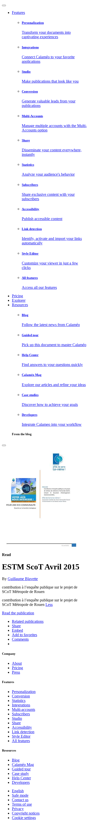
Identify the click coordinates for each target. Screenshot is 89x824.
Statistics (18, 700)
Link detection (23, 732)
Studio (17, 718)
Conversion (21, 696)
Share (16, 723)
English (18, 791)
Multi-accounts (23, 709)
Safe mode (20, 795)
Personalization (24, 692)
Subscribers (21, 714)
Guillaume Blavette (23, 579)
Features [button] (18, 12)
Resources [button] (20, 305)
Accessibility (22, 727)
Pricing (17, 296)
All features (21, 741)
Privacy (18, 809)
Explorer (18, 300)
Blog (16, 760)
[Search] (4, 445)
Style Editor (21, 736)
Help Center (21, 778)
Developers (21, 782)
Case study (20, 773)
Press (16, 672)
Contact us (20, 800)
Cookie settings (24, 818)
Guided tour (21, 769)
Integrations (21, 705)
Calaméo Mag (23, 764)
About (17, 663)
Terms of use (22, 804)
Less (49, 604)
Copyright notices (26, 813)
